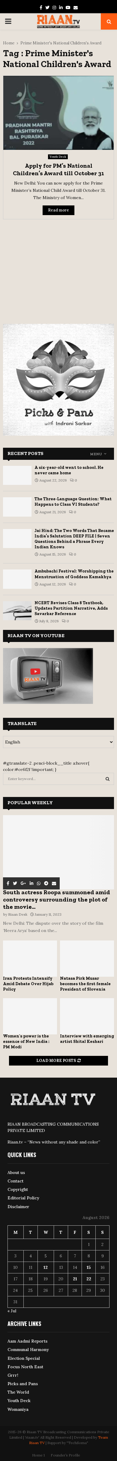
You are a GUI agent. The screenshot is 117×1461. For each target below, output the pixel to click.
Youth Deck (58, 157)
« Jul (12, 1311)
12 (46, 1267)
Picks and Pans (23, 1383)
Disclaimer (18, 1206)
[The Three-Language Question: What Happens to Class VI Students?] (17, 506)
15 (89, 1267)
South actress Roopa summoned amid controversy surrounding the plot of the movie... (56, 899)
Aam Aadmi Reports (27, 1341)
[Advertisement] (58, 267)
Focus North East (25, 1366)
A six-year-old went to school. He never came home (69, 470)
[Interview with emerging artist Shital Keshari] (87, 1016)
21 (75, 1279)
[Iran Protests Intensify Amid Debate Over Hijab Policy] (30, 958)
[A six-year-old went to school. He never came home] (17, 475)
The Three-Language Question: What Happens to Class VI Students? (73, 501)
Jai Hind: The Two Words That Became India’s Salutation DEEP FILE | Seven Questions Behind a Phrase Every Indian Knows (74, 539)
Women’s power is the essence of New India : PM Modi (26, 1042)
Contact (15, 1181)
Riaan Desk (17, 914)
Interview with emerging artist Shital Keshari (87, 1039)
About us (16, 1172)
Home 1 (38, 1455)
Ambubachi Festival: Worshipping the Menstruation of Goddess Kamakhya (74, 574)
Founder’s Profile (65, 1455)
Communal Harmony (28, 1349)
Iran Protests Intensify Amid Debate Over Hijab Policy (28, 984)
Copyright (18, 1189)
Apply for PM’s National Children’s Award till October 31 (58, 169)
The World (18, 1392)
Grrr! (13, 1375)
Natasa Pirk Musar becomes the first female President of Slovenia (85, 984)
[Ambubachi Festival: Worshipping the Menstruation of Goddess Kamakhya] (17, 579)
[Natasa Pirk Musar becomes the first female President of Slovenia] (87, 958)
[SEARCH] (107, 779)
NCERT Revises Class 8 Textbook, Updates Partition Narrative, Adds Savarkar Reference (71, 608)
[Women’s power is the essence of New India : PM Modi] (30, 1016)
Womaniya (18, 1409)
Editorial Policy (23, 1198)
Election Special (24, 1358)
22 (88, 1279)
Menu (96, 454)
